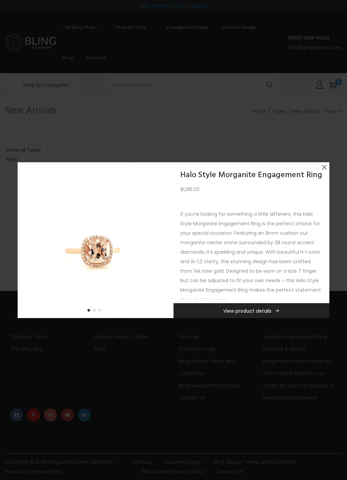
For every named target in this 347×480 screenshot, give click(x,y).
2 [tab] (95, 311)
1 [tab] (90, 311)
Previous (25, 240)
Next (166, 240)
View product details (247, 311)
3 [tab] (101, 311)
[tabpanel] (96, 240)
